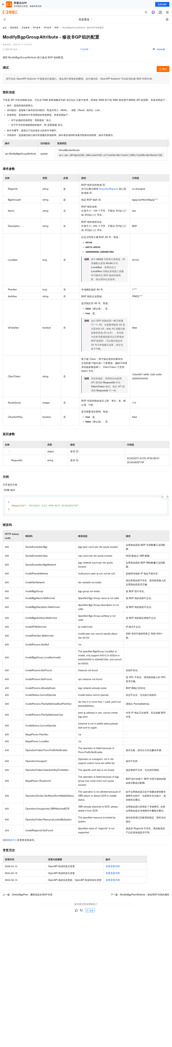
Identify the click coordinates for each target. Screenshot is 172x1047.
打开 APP (162, 4)
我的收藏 (161, 49)
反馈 (91, 910)
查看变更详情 (113, 866)
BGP (57, 27)
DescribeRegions (108, 188)
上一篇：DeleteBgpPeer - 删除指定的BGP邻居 (27, 894)
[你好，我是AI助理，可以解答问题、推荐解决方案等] (153, 12)
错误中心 (12, 840)
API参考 (36, 27)
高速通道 (14, 27)
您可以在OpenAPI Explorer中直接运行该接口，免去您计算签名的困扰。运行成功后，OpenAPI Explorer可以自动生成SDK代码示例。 (80, 78)
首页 (5, 27)
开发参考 (26, 27)
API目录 (47, 27)
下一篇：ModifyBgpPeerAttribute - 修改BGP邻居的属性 (140, 894)
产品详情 (84, 49)
